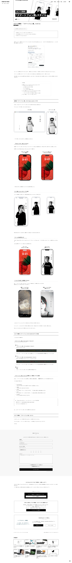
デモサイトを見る (50, 530)
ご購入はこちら (38, 530)
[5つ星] (40, 457)
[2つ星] (33, 457)
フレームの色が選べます (26, 93)
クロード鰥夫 (46, 504)
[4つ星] (38, 457)
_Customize (17, 30)
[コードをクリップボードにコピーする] (55, 356)
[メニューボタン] (69, 1)
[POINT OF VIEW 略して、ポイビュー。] (5, 1)
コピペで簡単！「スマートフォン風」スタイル (29, 99)
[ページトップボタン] (69, 561)
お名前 (20, 444)
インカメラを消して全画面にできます (28, 94)
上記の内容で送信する (36, 474)
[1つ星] (31, 457)
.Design (14, 30)
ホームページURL (22, 451)
